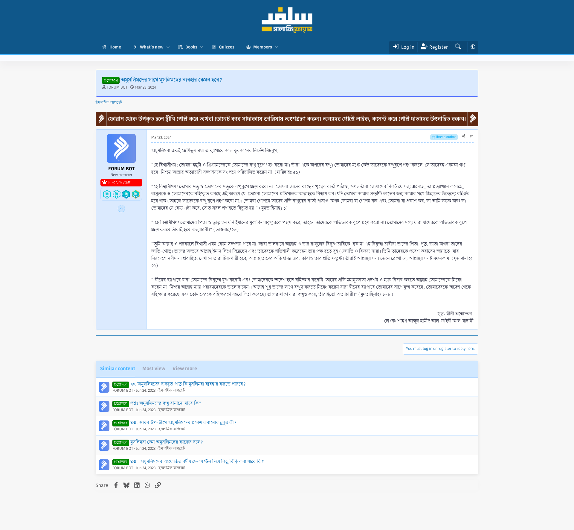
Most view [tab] (153, 368)
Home (115, 47)
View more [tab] (184, 368)
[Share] (464, 136)
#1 (472, 136)
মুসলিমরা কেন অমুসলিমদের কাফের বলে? (166, 442)
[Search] (458, 47)
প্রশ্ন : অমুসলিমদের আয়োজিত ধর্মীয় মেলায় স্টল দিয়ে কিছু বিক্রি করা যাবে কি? (197, 461)
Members (262, 47)
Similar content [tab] (117, 368)
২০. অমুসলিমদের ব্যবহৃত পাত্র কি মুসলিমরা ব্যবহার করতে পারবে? (188, 384)
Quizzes (226, 47)
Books (191, 47)
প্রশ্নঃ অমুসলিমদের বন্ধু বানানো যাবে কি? (165, 403)
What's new (152, 47)
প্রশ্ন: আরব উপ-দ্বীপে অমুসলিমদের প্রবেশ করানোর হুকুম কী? (183, 422)
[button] (168, 47)
